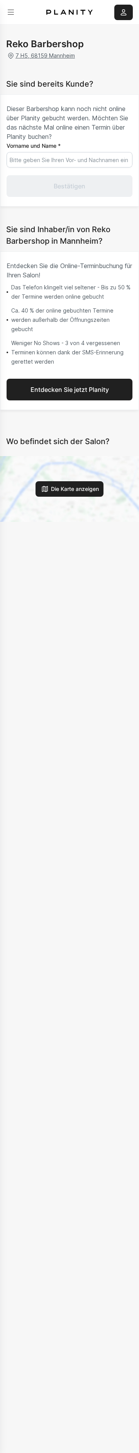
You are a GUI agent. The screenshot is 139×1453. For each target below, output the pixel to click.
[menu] (10, 12)
